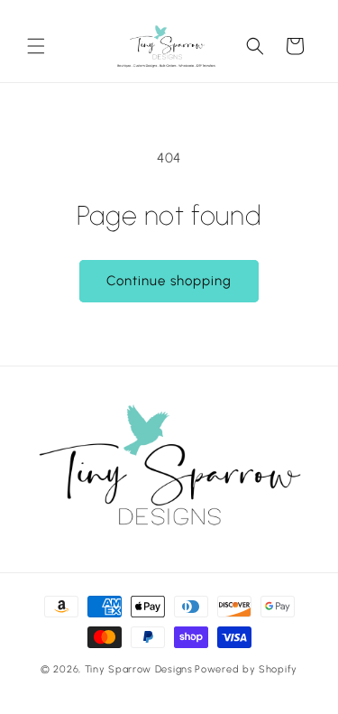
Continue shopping (169, 281)
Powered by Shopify (246, 669)
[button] (36, 46)
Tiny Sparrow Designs (139, 669)
